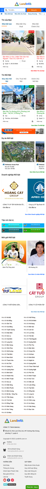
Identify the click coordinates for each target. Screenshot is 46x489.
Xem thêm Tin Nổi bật (37, 125)
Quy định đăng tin (30, 474)
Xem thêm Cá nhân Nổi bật (36, 274)
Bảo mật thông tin (31, 471)
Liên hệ (5, 477)
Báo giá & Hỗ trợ (8, 474)
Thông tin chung (8, 468)
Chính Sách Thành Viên (11, 471)
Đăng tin (34, 10)
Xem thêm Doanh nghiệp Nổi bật (34, 214)
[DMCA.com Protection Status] (23, 484)
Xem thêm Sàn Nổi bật (37, 312)
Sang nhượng (32, 14)
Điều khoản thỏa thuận (32, 465)
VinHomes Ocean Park (12, 164)
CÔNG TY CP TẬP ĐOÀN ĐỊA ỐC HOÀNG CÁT (13, 205)
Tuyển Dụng (28, 477)
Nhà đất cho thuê (20, 14)
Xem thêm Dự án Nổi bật (37, 172)
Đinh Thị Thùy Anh (9, 267)
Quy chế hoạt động (31, 468)
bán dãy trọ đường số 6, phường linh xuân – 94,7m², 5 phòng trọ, (16, 112)
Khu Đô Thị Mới (9, 167)
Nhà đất (6, 317)
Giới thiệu (6, 465)
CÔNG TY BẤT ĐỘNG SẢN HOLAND (11, 305)
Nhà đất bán (9, 14)
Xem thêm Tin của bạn (37, 71)
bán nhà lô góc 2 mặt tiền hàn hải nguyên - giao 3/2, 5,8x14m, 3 (16, 58)
